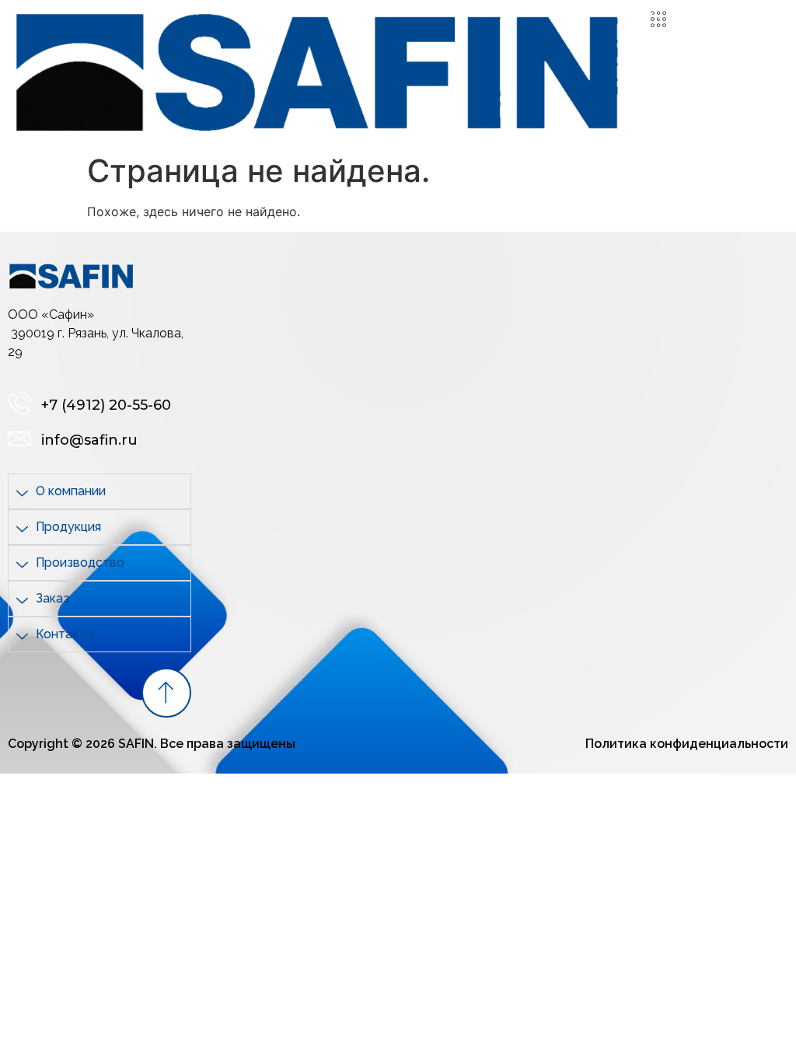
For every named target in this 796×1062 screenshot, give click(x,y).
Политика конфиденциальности (686, 743)
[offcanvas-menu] (658, 20)
